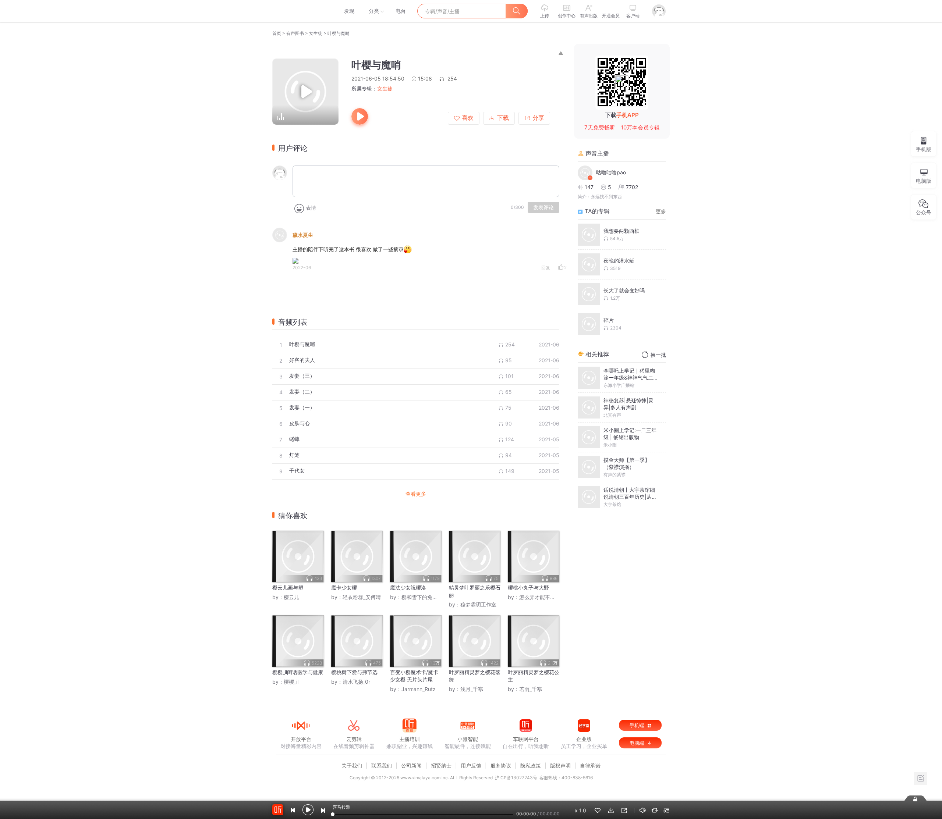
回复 (545, 267)
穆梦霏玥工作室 (478, 604)
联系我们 (381, 765)
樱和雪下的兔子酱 (422, 597)
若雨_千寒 (530, 689)
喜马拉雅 (300, 11)
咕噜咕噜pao (611, 172)
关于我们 (351, 765)
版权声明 (560, 765)
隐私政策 (530, 765)
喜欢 (468, 118)
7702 (632, 187)
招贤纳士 (441, 765)
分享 (538, 118)
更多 (661, 211)
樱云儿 (291, 597)
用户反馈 (471, 765)
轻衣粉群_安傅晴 (362, 597)
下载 (503, 118)
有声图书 (295, 33)
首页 (276, 33)
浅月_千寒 (471, 689)
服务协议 (501, 765)
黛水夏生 (303, 235)
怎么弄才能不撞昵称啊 (545, 597)
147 (589, 187)
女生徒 (315, 33)
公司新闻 (411, 765)
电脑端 (637, 743)
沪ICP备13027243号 (516, 777)
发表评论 (543, 207)
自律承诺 (590, 765)
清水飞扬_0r (356, 682)
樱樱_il (291, 682)
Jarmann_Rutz (418, 689)
